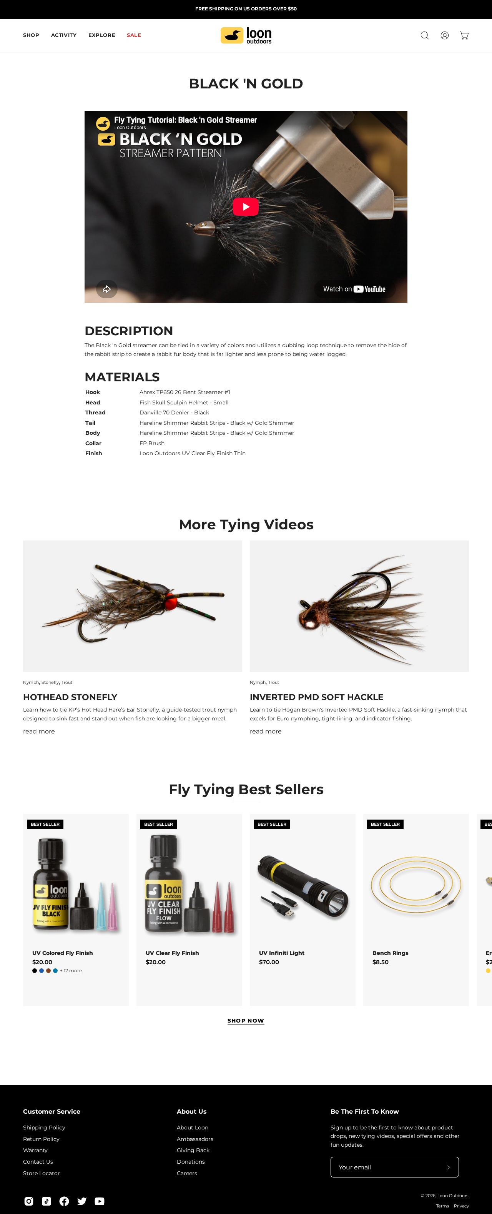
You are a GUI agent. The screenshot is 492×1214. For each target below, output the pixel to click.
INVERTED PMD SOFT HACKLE (317, 697)
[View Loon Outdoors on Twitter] (82, 1201)
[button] (425, 35)
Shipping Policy (44, 1127)
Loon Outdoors (452, 1195)
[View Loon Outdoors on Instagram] (29, 1201)
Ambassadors (195, 1138)
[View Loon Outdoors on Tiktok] (46, 1201)
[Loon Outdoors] (246, 35)
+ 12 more (71, 970)
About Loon (192, 1127)
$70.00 (269, 962)
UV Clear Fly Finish (172, 953)
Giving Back (193, 1150)
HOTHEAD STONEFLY (70, 697)
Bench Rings (390, 953)
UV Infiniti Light (281, 953)
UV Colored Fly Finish (62, 953)
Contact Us (38, 1161)
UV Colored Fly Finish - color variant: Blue (41, 970)
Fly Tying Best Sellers (246, 789)
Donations (191, 1161)
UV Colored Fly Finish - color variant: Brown (48, 970)
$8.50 (380, 962)
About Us (192, 1111)
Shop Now (246, 1021)
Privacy (461, 1206)
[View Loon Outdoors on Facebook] (64, 1201)
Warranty (35, 1150)
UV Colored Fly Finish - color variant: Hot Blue (55, 970)
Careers (187, 1172)
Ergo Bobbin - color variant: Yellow (488, 970)
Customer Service (51, 1111)
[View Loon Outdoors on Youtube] (99, 1201)
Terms (442, 1206)
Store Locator (41, 1172)
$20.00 (42, 962)
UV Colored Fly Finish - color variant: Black (34, 970)
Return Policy (41, 1138)
